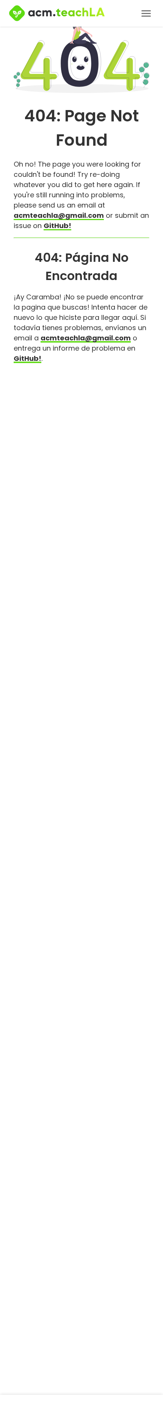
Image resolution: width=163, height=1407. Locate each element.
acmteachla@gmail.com (59, 215)
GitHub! (57, 225)
